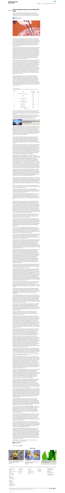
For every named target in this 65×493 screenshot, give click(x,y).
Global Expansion (20, 445)
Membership (38, 3)
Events (42, 3)
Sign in (55, 1)
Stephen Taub (10, 463)
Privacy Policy (25, 489)
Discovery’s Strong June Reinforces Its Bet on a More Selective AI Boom (16, 462)
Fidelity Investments (47, 462)
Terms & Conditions (39, 488)
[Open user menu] (55, 3)
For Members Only (27, 460)
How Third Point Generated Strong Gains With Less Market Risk (32, 462)
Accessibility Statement (19, 489)
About (52, 3)
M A (16, 445)
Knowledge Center (47, 3)
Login (14, 491)
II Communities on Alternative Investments (48, 461)
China (13, 445)
